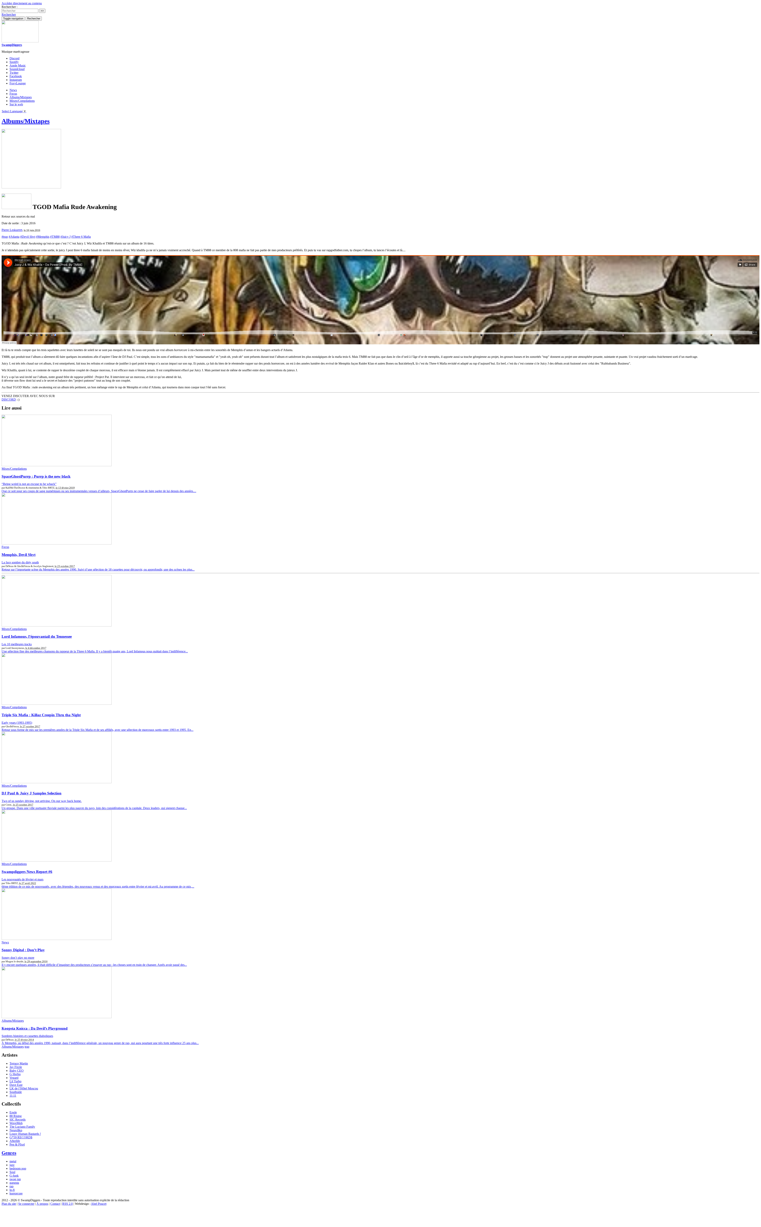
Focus (13, 93)
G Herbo (15, 1074)
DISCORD (9, 399)
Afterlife (15, 1141)
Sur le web (16, 104)
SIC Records (18, 1119)
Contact (55, 1203)
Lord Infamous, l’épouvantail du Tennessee (37, 636)
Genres (9, 1152)
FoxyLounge (18, 83)
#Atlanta (14, 236)
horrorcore (16, 1193)
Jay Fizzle (16, 1067)
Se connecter (26, 1203)
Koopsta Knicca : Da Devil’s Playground (35, 1028)
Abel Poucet (98, 1203)
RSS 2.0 (67, 1203)
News (13, 90)
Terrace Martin (19, 1063)
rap (11, 1186)
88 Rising (16, 1116)
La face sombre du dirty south (20, 562)
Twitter (14, 72)
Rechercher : (9, 7)
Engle (13, 1112)
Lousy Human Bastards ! (25, 1133)
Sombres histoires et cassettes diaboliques (27, 1036)
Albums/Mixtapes (21, 97)
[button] (9, 14)
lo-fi (12, 1190)
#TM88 (55, 236)
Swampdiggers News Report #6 (27, 872)
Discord (14, 58)
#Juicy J (65, 236)
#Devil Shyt (27, 236)
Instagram (16, 79)
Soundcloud (17, 69)
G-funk (14, 1175)
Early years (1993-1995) (17, 722)
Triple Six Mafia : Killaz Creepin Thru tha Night (41, 715)
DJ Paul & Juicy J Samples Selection (31, 793)
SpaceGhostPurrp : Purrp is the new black (36, 476)
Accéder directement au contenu (22, 3)
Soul (12, 1172)
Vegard (14, 1077)
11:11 (13, 1095)
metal (13, 1161)
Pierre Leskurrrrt (12, 230)
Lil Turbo (15, 1081)
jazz (12, 1165)
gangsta (14, 1182)
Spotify (14, 62)
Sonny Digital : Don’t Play (23, 950)
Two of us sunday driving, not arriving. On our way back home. (42, 801)
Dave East (16, 1085)
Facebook (16, 76)
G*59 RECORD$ (21, 1137)
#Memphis (42, 236)
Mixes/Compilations (22, 100)
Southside (16, 1092)
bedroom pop (18, 1168)
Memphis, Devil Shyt (18, 555)
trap (27, 1046)
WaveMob (16, 1123)
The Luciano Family (22, 1126)
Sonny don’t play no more (18, 957)
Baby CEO (17, 1070)
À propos (42, 1203)
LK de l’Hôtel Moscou (24, 1088)
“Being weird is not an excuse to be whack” (29, 484)
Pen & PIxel (17, 1144)
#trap (5, 236)
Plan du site (9, 1203)
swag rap (15, 1179)
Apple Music (18, 65)
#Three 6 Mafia (81, 236)
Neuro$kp (16, 1130)
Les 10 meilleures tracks (17, 644)
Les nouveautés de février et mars (22, 879)
